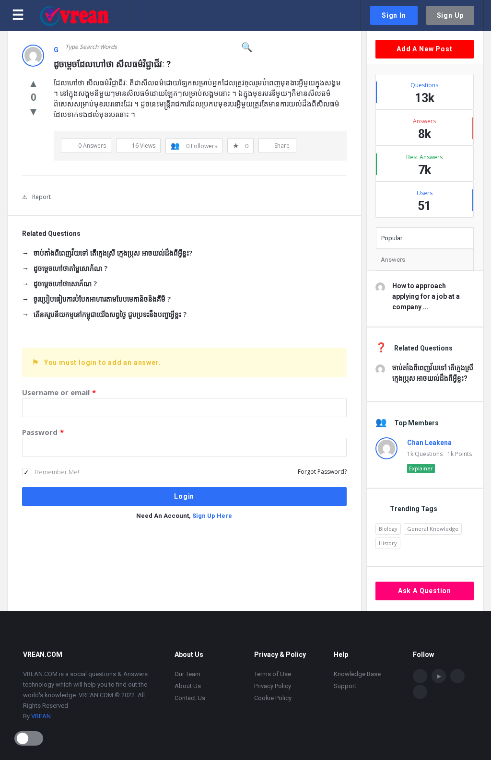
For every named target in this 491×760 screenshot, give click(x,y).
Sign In (394, 15)
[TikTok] (457, 676)
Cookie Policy (273, 698)
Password (43, 432)
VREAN (41, 716)
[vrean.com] (84, 15)
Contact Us (190, 698)
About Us (188, 686)
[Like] (33, 82)
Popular (391, 238)
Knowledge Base (357, 674)
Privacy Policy (272, 686)
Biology (388, 528)
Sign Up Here (212, 515)
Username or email (59, 392)
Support (345, 686)
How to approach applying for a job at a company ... (426, 296)
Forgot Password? (322, 472)
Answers (393, 259)
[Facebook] (420, 676)
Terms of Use (272, 674)
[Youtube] (439, 676)
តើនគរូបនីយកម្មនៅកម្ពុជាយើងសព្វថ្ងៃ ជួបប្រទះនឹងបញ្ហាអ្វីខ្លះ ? (110, 314)
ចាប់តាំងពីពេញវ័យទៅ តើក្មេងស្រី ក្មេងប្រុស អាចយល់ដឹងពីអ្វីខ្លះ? (113, 253)
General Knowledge (432, 528)
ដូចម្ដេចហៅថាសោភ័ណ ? (65, 284)
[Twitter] (420, 692)
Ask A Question (424, 591)
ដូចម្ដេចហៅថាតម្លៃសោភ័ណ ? (70, 268)
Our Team (187, 674)
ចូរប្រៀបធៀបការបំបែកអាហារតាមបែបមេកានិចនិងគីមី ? (102, 299)
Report (41, 197)
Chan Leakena (429, 442)
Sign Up (450, 15)
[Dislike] (33, 110)
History (388, 543)
